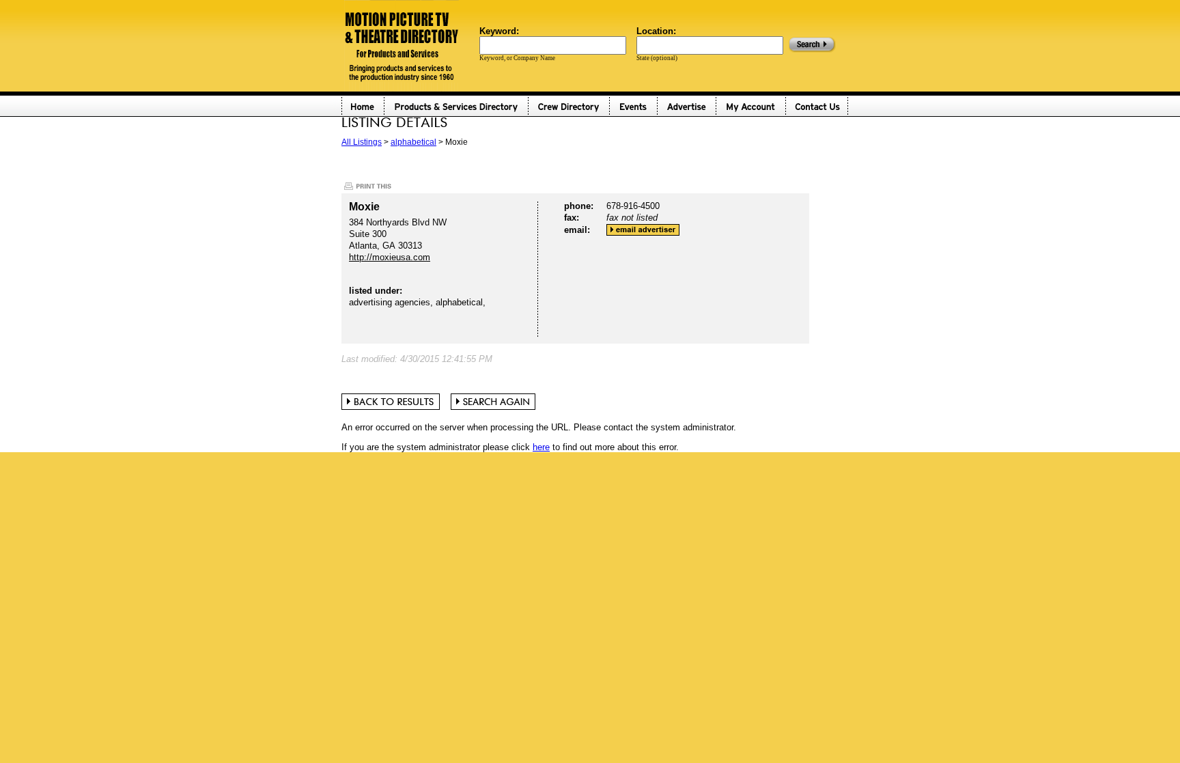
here (541, 447)
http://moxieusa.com (389, 257)
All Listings (361, 142)
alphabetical (413, 142)
